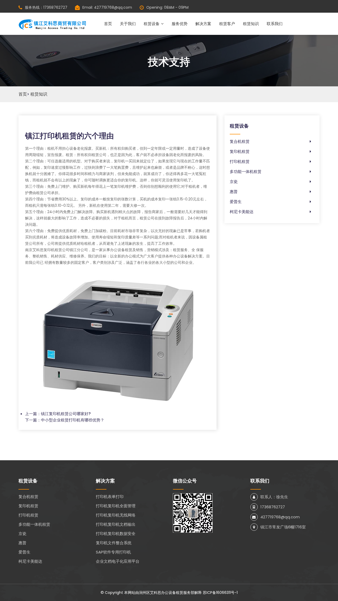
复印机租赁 (240, 151)
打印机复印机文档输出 (115, 524)
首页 (108, 23)
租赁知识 (251, 23)
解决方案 (203, 23)
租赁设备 (151, 23)
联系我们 (275, 23)
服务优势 (179, 23)
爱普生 (236, 201)
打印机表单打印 (110, 496)
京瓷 (234, 181)
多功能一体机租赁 (245, 171)
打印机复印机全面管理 (115, 506)
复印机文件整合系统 (114, 543)
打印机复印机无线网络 (115, 515)
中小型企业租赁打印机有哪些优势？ (72, 420)
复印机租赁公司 (56, 249)
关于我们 (128, 23)
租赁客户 (227, 23)
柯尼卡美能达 (241, 211)
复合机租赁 (240, 141)
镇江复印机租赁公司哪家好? (66, 413)
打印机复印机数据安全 (115, 533)
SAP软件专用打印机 (113, 552)
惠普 (234, 191)
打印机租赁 (240, 161)
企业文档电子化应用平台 (117, 561)
